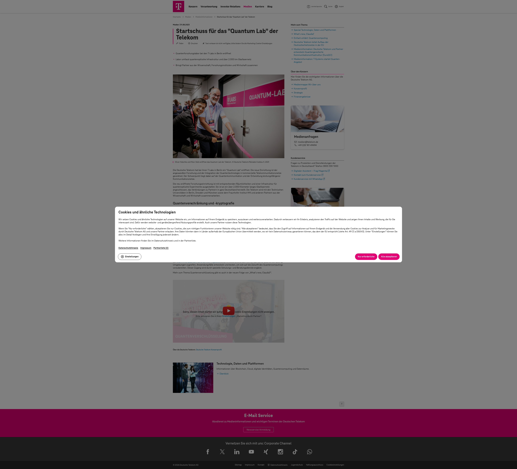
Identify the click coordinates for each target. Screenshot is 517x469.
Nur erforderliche (366, 256)
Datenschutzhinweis (128, 248)
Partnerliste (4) (160, 248)
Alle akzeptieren (389, 256)
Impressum (145, 248)
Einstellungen (132, 256)
